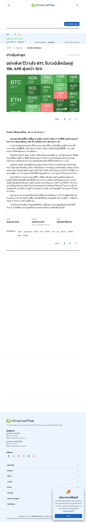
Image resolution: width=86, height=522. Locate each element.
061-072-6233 (13, 444)
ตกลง (68, 516)
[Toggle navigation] (9, 5)
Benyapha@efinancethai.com (18, 446)
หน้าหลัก (9, 48)
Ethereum (47, 232)
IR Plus (9, 487)
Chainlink (70, 232)
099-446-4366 (13, 436)
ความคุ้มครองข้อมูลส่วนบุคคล (36, 518)
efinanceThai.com (37, 516)
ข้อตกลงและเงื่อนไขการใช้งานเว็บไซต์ (17, 518)
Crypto (20, 232)
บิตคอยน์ (25, 235)
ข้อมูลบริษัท (10, 465)
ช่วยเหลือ (10, 493)
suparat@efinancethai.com (17, 438)
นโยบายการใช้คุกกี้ (51, 518)
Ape (58, 232)
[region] (43, 15)
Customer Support (13, 498)
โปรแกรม (10, 471)
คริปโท (19, 235)
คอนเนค (9, 482)
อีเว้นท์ (9, 476)
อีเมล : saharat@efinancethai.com (41, 225)
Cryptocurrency (28, 232)
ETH (53, 232)
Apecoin (63, 232)
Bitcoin (36, 232)
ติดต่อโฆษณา (11, 504)
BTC (41, 232)
